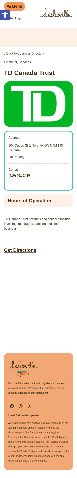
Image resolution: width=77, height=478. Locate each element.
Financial (10, 62)
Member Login (13, 18)
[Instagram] (21, 406)
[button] (5, 15)
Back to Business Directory (25, 53)
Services (25, 62)
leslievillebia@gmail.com (34, 392)
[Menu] (9, 6)
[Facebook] (12, 406)
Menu (17, 6)
